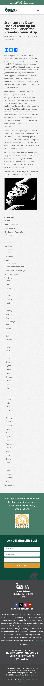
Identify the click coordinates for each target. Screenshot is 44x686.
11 (25, 527)
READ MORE (38, 640)
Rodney (9, 310)
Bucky (8, 347)
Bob (7, 336)
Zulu (7, 318)
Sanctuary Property (12, 274)
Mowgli (9, 425)
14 (22, 530)
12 (27, 527)
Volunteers (10, 256)
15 (24, 530)
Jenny (8, 295)
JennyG (9, 399)
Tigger (8, 242)
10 (23, 527)
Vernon (9, 477)
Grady (8, 380)
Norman (9, 433)
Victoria (9, 314)
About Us (16, 650)
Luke (8, 410)
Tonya (8, 474)
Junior (8, 403)
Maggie (9, 418)
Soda (8, 462)
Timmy (8, 466)
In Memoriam (9, 228)
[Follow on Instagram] (25, 605)
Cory (8, 281)
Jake (7, 388)
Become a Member (14, 653)
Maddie (9, 414)
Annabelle (10, 235)
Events (36, 36)
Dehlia (8, 369)
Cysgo (8, 366)
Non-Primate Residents (13, 232)
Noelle (8, 303)
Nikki (8, 429)
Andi (7, 325)
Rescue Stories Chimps (15, 267)
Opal (8, 436)
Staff (8, 252)
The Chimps (9, 278)
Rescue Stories (10, 264)
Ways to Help (9, 39)
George (9, 377)
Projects (7, 260)
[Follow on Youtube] (30, 605)
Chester (9, 358)
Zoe (7, 481)
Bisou (8, 332)
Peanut (9, 444)
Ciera (8, 362)
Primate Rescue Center (14, 36)
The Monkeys (9, 322)
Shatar (8, 459)
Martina (9, 299)
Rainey (8, 448)
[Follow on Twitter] (21, 605)
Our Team (8, 246)
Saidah (8, 451)
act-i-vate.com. (18, 167)
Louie (8, 407)
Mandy (8, 421)
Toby (8, 470)
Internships (28, 656)
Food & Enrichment (11, 224)
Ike (7, 292)
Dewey (9, 373)
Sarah (8, 238)
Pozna (8, 307)
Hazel (8, 288)
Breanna (9, 339)
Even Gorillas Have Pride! (20, 61)
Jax (7, 395)
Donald (9, 284)
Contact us (22, 659)
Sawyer (9, 455)
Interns (9, 249)
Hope (8, 384)
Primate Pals (31, 653)
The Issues (27, 650)
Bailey (8, 328)
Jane (7, 392)
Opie (8, 440)
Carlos (8, 354)
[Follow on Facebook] (16, 605)
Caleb (8, 351)
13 (19, 530)
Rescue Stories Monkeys (15, 270)
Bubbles (9, 343)
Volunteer (15, 656)
